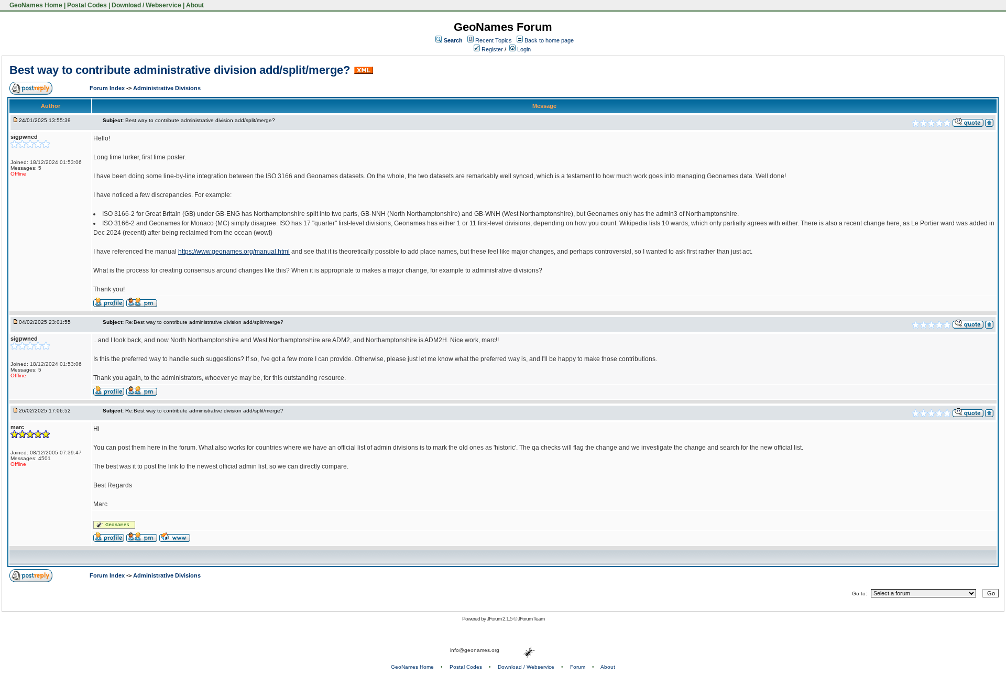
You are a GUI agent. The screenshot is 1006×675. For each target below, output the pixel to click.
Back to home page (549, 40)
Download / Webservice (146, 5)
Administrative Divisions (167, 88)
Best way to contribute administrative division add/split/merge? (179, 70)
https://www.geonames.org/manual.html (234, 251)
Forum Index (108, 88)
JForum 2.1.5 (500, 619)
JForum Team (531, 619)
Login (523, 49)
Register (491, 49)
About (195, 5)
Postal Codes (87, 5)
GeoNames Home (35, 5)
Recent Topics (493, 40)
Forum (577, 667)
